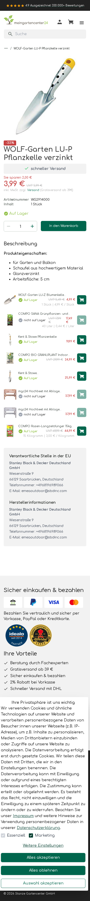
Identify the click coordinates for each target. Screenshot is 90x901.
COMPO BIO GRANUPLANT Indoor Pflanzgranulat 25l (43, 355)
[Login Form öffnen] (59, 23)
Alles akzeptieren (43, 857)
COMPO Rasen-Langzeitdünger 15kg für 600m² (45, 426)
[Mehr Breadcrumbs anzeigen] (6, 48)
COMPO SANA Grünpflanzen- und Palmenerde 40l (43, 314)
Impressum (23, 816)
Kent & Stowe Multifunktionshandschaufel (38, 373)
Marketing (45, 835)
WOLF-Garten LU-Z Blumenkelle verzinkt (41, 295)
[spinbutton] (20, 226)
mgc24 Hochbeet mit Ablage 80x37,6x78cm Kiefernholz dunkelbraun (46, 391)
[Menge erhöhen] (32, 226)
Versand (33, 190)
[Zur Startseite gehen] (27, 21)
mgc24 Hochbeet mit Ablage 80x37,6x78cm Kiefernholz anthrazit (44, 409)
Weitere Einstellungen (43, 846)
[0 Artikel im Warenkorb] (70, 23)
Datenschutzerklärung (38, 828)
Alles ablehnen (43, 870)
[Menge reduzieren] (8, 226)
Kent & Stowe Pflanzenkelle (37, 336)
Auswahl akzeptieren (43, 883)
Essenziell (16, 835)
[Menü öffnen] (81, 22)
